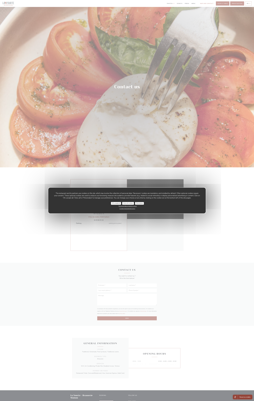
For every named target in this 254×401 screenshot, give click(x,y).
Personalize (139, 203)
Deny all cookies (128, 203)
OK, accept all (116, 203)
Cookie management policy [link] (127, 209)
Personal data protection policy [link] (128, 206)
